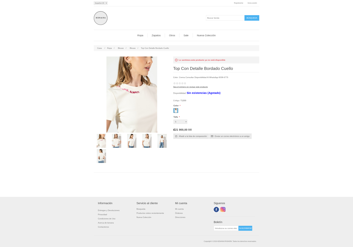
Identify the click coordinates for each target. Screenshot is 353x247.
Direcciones (180, 217)
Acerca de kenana (106, 223)
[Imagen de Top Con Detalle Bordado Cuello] (101, 141)
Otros (172, 35)
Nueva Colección (206, 35)
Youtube (223, 209)
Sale (186, 35)
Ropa (140, 35)
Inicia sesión (252, 3)
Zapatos (156, 35)
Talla (175, 117)
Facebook (216, 209)
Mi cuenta (179, 209)
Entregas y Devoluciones (109, 210)
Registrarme (238, 3)
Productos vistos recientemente (150, 213)
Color (176, 105)
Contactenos (103, 227)
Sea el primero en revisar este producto (190, 87)
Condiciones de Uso (106, 219)
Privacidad (102, 214)
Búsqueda (141, 209)
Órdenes (179, 213)
